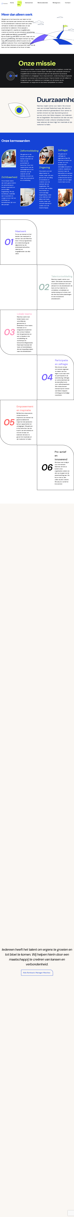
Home (12, 3)
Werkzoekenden (43, 3)
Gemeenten (29, 3)
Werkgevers (56, 3)
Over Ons (19, 3)
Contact (67, 3)
